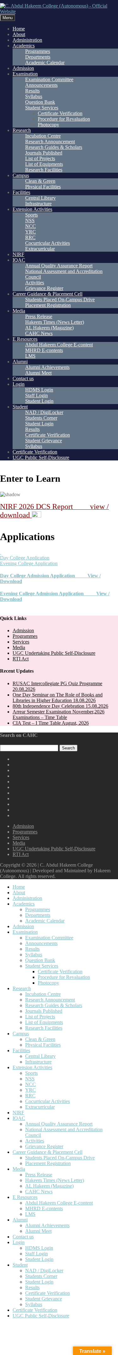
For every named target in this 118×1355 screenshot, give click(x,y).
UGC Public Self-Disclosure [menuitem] (41, 1315)
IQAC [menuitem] (19, 1118)
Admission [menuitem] (23, 926)
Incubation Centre (43, 136)
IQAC (19, 260)
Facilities (21, 192)
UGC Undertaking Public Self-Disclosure (54, 653)
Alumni (20, 361)
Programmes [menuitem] (37, 909)
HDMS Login (39, 389)
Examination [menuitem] (25, 932)
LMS (30, 356)
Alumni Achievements (47, 367)
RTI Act (21, 658)
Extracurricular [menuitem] (40, 1107)
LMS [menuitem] (30, 1214)
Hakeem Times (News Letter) (54, 322)
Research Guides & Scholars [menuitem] (53, 1005)
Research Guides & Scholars (53, 147)
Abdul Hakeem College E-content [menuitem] (59, 1202)
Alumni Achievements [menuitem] (47, 1225)
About (19, 34)
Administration (27, 40)
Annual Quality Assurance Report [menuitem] (59, 1124)
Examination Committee (49, 79)
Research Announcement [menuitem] (50, 999)
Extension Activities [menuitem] (32, 1067)
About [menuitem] (19, 892)
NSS (30, 220)
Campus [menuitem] (21, 1033)
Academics (24, 45)
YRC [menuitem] (30, 1090)
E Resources (25, 339)
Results (32, 90)
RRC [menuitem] (30, 1095)
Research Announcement (50, 141)
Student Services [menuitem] (41, 966)
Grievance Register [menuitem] (44, 1146)
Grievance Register (44, 288)
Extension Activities (32, 209)
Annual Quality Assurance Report (59, 265)
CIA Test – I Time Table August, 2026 (51, 723)
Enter (11, 478)
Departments (37, 57)
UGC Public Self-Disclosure (41, 457)
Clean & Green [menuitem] (40, 1039)
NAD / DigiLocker (44, 412)
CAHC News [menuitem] (39, 1191)
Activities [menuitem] (34, 1140)
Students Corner (41, 418)
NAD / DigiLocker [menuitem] (44, 1270)
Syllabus (33, 96)
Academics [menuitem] (24, 903)
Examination (25, 73)
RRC (30, 237)
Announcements (41, 85)
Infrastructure (38, 203)
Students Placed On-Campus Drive (60, 299)
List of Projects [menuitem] (40, 1016)
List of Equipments (44, 164)
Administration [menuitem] (27, 898)
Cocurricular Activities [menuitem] (47, 1101)
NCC (30, 226)
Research (22, 130)
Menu (8, 17)
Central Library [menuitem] (40, 1056)
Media (19, 310)
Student (20, 406)
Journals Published (43, 152)
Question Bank (40, 102)
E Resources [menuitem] (25, 1197)
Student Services (41, 107)
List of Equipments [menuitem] (44, 1022)
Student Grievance (43, 440)
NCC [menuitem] (30, 1084)
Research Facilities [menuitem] (43, 1028)
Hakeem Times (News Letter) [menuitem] (54, 1180)
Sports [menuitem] (31, 1073)
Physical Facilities (43, 186)
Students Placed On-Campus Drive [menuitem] (60, 1157)
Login (19, 384)
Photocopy (48, 124)
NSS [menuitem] (30, 1078)
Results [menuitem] (32, 949)
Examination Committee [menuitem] (49, 937)
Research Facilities (43, 169)
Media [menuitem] (19, 1169)
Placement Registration (48, 305)
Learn (48, 478)
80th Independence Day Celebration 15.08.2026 (60, 706)
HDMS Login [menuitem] (39, 1248)
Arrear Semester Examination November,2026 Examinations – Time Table (58, 714)
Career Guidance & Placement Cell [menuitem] (47, 1152)
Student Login (39, 401)
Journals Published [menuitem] (43, 1011)
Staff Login (36, 395)
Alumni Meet (38, 373)
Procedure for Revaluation (64, 119)
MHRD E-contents (44, 350)
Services (21, 641)
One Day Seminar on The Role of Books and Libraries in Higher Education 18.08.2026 (58, 697)
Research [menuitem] (22, 988)
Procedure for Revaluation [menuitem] (64, 977)
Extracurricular (40, 248)
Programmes (37, 51)
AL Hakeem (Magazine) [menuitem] (49, 1186)
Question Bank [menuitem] (40, 960)
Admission (23, 68)
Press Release (38, 316)
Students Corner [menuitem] (41, 1276)
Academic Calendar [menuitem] (45, 920)
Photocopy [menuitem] (48, 982)
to (30, 478)
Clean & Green (40, 181)
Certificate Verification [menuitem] (60, 971)
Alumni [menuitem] (20, 1219)
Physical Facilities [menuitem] (43, 1045)
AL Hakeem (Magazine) (49, 327)
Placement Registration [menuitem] (48, 1163)
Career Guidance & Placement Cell (47, 294)
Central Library (40, 198)
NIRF (18, 254)
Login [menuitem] (19, 1242)
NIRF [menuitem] (18, 1112)
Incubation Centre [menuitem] (43, 994)
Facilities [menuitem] (21, 1050)
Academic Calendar (45, 62)
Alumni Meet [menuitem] (38, 1231)
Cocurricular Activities (47, 243)
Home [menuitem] (19, 887)
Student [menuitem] (20, 1265)
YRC (30, 231)
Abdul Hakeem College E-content (59, 344)
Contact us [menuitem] (23, 1236)
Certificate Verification (60, 113)
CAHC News (39, 333)
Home (19, 28)
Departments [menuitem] (37, 915)
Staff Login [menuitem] (36, 1253)
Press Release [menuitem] (38, 1174)
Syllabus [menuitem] (33, 954)
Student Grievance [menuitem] (43, 1298)
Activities (34, 282)
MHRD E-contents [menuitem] (44, 1208)
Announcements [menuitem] (41, 943)
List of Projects (40, 158)
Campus (21, 175)
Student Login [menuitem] (39, 1259)
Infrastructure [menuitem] (38, 1061)
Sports (31, 215)
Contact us (23, 378)
